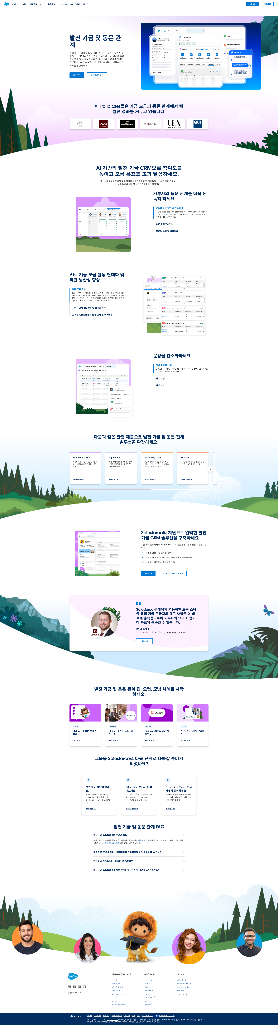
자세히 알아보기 (78, 479)
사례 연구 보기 (114, 740)
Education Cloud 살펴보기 (172, 573)
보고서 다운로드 (97, 75)
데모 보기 (77, 75)
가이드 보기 (77, 740)
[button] (211, 469)
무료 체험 (89, 809)
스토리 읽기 (144, 641)
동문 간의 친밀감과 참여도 (111, 843)
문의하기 (148, 573)
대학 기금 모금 (143, 840)
